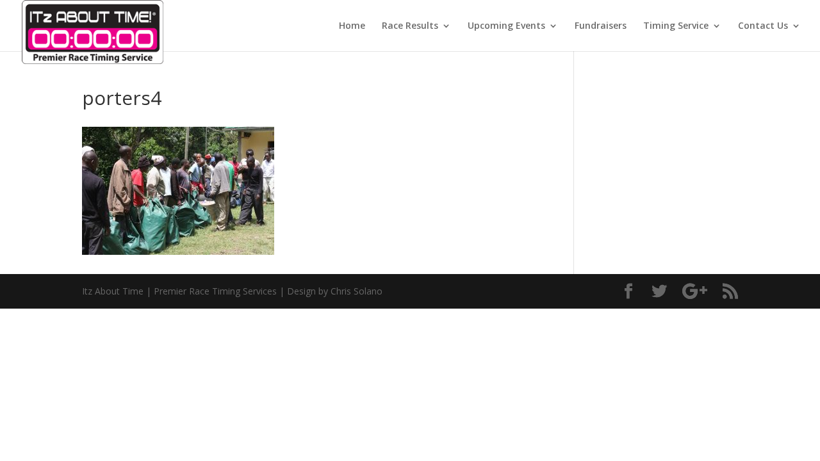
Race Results (410, 26)
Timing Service (676, 26)
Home (352, 26)
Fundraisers (601, 26)
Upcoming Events (506, 26)
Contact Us (763, 26)
